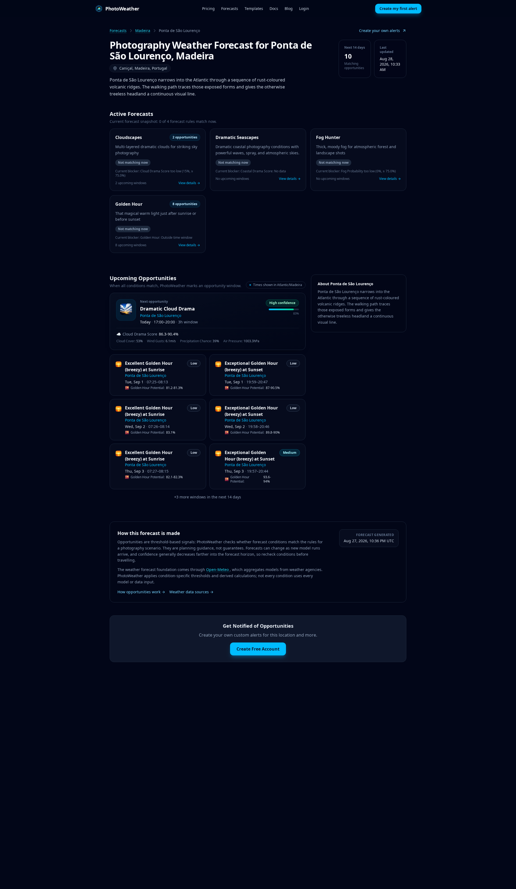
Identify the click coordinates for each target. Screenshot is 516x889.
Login (304, 8)
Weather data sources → (191, 591)
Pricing (208, 8)
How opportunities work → (141, 591)
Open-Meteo (218, 569)
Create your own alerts (379, 30)
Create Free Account (258, 649)
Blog (289, 8)
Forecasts (229, 8)
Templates (254, 8)
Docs (274, 8)
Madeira (142, 30)
